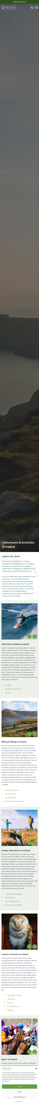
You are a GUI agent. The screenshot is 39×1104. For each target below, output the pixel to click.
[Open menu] (36, 7)
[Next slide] (34, 636)
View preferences (19, 1097)
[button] (36, 1069)
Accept (19, 1086)
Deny (19, 1092)
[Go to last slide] (29, 636)
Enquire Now (19, 2)
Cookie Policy (18, 1101)
